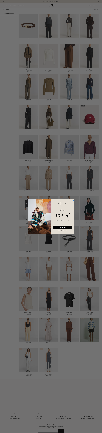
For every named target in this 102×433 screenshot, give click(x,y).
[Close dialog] (73, 200)
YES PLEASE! (62, 227)
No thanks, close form (62, 230)
